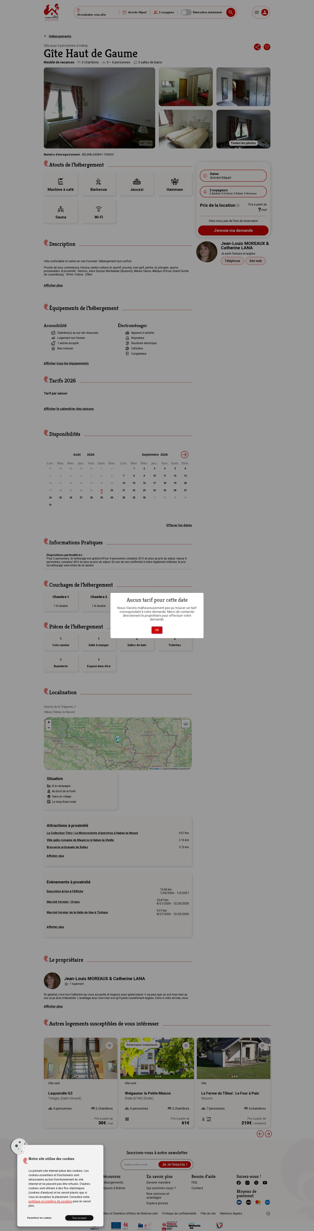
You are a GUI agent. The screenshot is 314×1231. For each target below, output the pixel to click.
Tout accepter (79, 1218)
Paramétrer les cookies (39, 1218)
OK (157, 630)
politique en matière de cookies (50, 1201)
